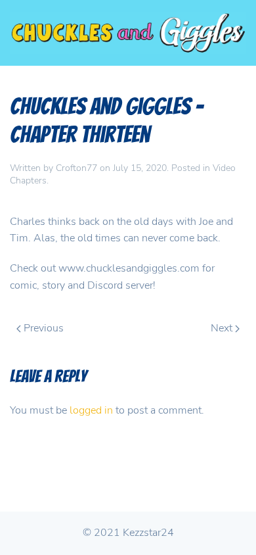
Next (223, 328)
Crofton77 (76, 168)
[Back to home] (128, 33)
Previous (42, 328)
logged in (91, 410)
